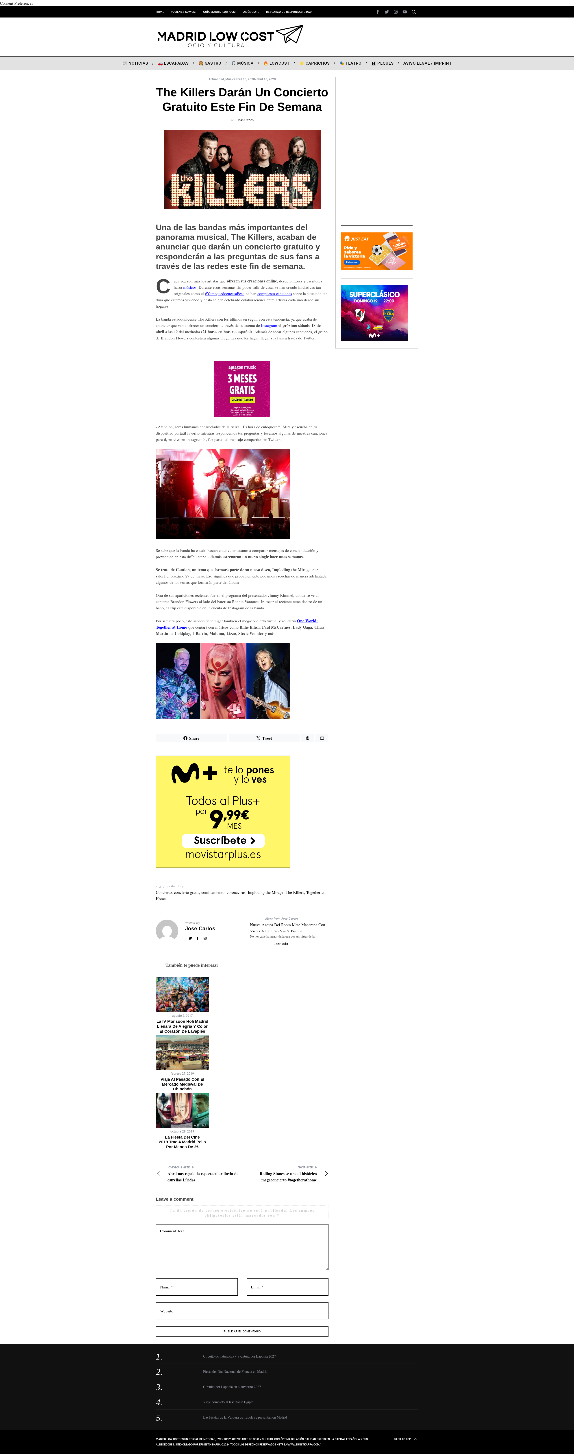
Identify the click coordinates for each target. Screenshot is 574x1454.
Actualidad (216, 79)
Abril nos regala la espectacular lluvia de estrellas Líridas (202, 1174)
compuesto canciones (274, 293)
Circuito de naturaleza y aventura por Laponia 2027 (239, 1356)
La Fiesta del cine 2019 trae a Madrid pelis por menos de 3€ (182, 1142)
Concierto (164, 892)
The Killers (295, 892)
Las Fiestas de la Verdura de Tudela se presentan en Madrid (245, 1417)
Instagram (269, 325)
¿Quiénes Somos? (183, 11)
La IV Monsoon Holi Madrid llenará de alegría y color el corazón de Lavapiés (182, 1026)
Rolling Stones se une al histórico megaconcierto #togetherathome (288, 1174)
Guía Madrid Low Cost (220, 11)
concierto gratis (186, 892)
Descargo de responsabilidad (289, 11)
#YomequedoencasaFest (224, 293)
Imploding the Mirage (265, 892)
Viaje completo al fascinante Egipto (228, 1401)
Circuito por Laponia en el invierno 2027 (232, 1386)
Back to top (402, 1439)
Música (230, 79)
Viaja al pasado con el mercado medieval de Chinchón (182, 1084)
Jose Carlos (245, 119)
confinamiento (212, 892)
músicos (189, 287)
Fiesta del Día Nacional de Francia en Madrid (235, 1371)
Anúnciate (251, 11)
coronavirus (236, 892)
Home (160, 11)
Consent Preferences (16, 3)
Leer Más (281, 943)
